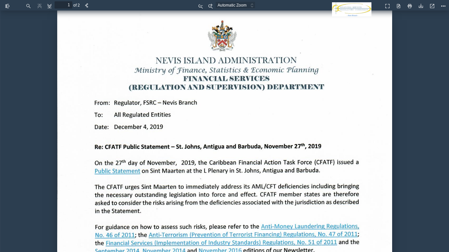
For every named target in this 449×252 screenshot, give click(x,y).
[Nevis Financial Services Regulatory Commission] (353, 13)
